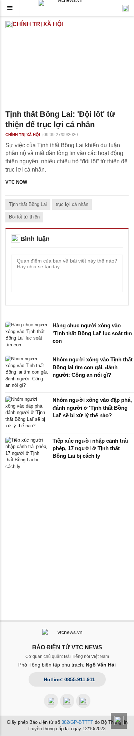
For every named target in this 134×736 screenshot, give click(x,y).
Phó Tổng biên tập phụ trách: (67, 665)
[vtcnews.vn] (67, 3)
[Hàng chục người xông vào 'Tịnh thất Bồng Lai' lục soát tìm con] (26, 335)
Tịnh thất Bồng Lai (28, 204)
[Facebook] (51, 701)
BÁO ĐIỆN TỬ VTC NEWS (67, 647)
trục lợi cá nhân (72, 204)
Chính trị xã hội (38, 24)
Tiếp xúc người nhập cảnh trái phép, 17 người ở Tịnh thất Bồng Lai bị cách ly (90, 448)
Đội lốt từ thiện (24, 217)
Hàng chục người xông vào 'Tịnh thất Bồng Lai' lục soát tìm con (92, 333)
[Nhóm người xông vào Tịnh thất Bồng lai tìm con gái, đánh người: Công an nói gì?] (26, 372)
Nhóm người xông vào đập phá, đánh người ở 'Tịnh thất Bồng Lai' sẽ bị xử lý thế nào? (92, 407)
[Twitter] (83, 701)
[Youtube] (67, 701)
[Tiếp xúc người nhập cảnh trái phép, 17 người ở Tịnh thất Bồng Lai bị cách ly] (26, 453)
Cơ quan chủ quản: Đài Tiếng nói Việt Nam (67, 656)
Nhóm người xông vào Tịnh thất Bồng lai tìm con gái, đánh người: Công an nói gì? (93, 367)
